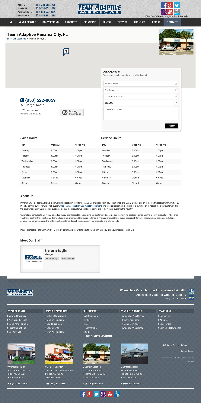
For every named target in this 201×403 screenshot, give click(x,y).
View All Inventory (17, 316)
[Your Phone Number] (140, 96)
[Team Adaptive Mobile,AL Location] (60, 354)
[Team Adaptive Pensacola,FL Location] (135, 354)
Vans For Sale (27, 22)
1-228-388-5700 (46, 5)
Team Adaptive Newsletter (98, 336)
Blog (86, 332)
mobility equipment (93, 206)
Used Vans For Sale (18, 324)
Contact (172, 22)
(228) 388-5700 (19, 383)
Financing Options (17, 328)
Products (71, 22)
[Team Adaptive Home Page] (11, 22)
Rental (107, 22)
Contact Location (17, 367)
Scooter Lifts (53, 328)
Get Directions (16, 377)
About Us (139, 22)
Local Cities (165, 324)
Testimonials (90, 328)
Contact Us (165, 316)
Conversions (50, 22)
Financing (90, 22)
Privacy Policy (171, 345)
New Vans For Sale (18, 320)
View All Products (55, 332)
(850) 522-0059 (40, 100)
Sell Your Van (15, 332)
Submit (171, 126)
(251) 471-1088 (57, 383)
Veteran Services (130, 324)
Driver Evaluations (130, 320)
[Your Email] (140, 90)
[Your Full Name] (140, 84)
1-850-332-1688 (46, 15)
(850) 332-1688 (133, 383)
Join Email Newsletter (170, 328)
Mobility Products (55, 320)
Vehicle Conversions (56, 316)
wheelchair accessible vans (71, 206)
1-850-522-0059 (46, 12)
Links (87, 320)
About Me (67, 258)
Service (122, 22)
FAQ (86, 324)
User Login (188, 351)
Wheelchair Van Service (133, 316)
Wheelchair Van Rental (132, 328)
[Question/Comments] (140, 113)
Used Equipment (54, 324)
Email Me (51, 258)
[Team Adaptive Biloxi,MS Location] (22, 354)
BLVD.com (190, 362)
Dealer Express (181, 358)
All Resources (91, 316)
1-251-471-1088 (46, 8)
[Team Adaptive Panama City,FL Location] (97, 354)
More (156, 22)
